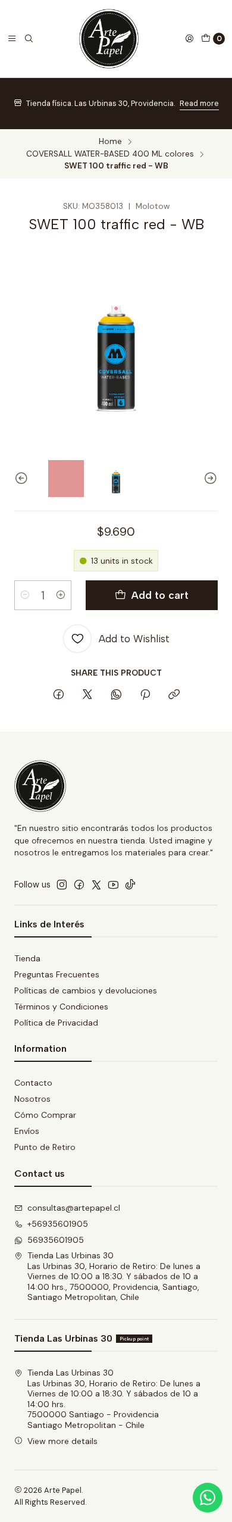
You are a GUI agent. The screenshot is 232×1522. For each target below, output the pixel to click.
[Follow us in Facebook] (79, 884)
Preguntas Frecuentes (56, 974)
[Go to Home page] (109, 38)
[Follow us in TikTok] (130, 884)
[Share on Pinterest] (145, 695)
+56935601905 (57, 1223)
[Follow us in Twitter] (96, 884)
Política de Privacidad (56, 1022)
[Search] (28, 38)
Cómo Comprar (45, 1115)
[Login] (189, 38)
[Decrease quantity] (25, 595)
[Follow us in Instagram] (62, 884)
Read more (199, 103)
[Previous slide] (23, 478)
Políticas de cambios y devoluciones (85, 990)
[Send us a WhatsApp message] (207, 1497)
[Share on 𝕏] (87, 695)
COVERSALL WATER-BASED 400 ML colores (110, 154)
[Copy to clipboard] (174, 695)
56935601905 (55, 1240)
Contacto (33, 1082)
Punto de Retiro (45, 1147)
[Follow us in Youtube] (113, 884)
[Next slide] (209, 478)
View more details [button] (62, 1441)
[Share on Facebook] (58, 695)
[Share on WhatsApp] (116, 695)
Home (110, 141)
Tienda (27, 958)
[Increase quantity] (61, 595)
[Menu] (12, 38)
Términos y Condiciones (61, 1006)
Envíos (26, 1131)
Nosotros (32, 1098)
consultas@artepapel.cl (73, 1207)
